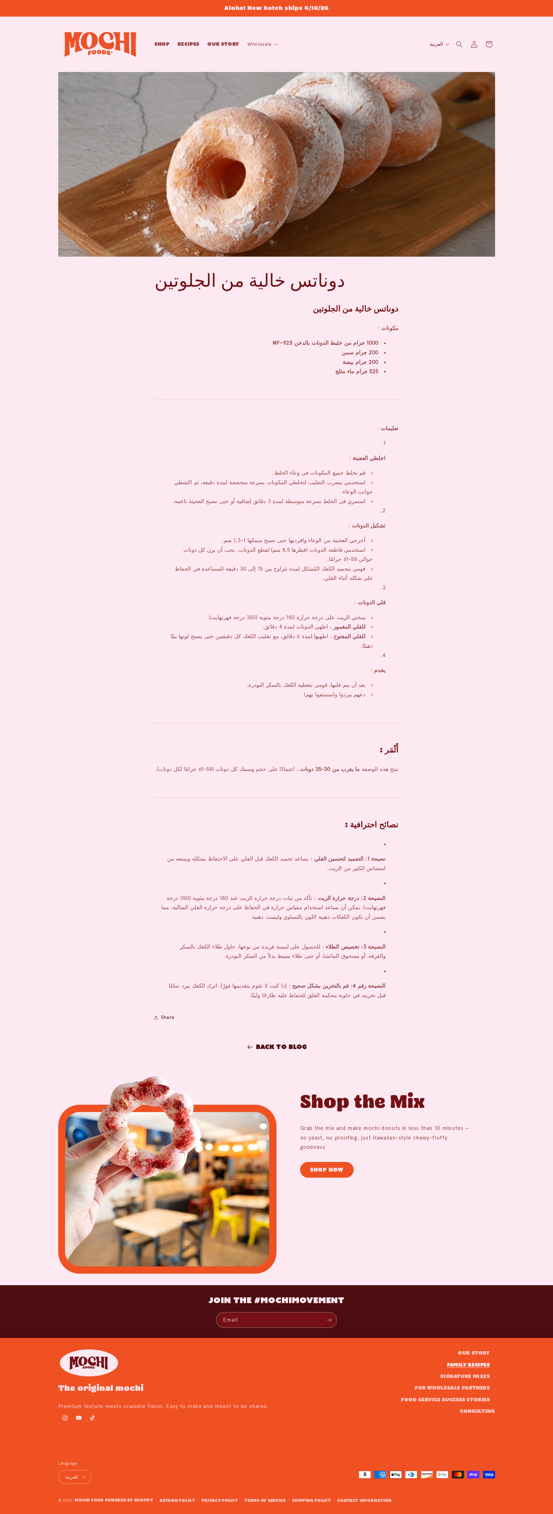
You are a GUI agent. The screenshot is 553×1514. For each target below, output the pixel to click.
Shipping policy (311, 1500)
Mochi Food (89, 1500)
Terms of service (265, 1500)
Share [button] (167, 1017)
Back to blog (281, 1047)
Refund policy (177, 1500)
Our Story (474, 1353)
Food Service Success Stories (445, 1400)
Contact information (364, 1500)
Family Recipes (468, 1365)
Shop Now (326, 1169)
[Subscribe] (329, 1320)
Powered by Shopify (129, 1500)
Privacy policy (220, 1500)
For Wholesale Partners (452, 1388)
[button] (262, 44)
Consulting (477, 1411)
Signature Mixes (465, 1376)
